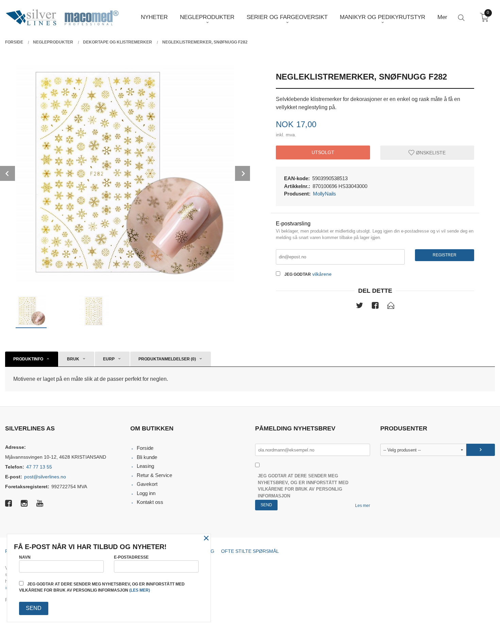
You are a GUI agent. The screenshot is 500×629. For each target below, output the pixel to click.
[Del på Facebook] (375, 307)
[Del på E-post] (391, 307)
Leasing (145, 466)
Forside (145, 448)
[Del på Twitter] (359, 307)
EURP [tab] (109, 359)
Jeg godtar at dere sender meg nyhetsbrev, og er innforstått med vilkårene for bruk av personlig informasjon (303, 485)
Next (242, 173)
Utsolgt (323, 152)
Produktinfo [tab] (28, 359)
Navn (25, 557)
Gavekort (147, 484)
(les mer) (139, 590)
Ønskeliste (430, 152)
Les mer (362, 505)
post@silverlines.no (45, 476)
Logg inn (146, 493)
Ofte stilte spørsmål (250, 551)
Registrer (444, 255)
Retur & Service (154, 475)
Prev (7, 173)
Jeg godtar (297, 274)
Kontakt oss (150, 502)
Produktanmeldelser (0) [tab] (167, 359)
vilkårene (322, 274)
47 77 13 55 (39, 467)
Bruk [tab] (73, 359)
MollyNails (324, 194)
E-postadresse (131, 557)
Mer (442, 17)
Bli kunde (147, 457)
